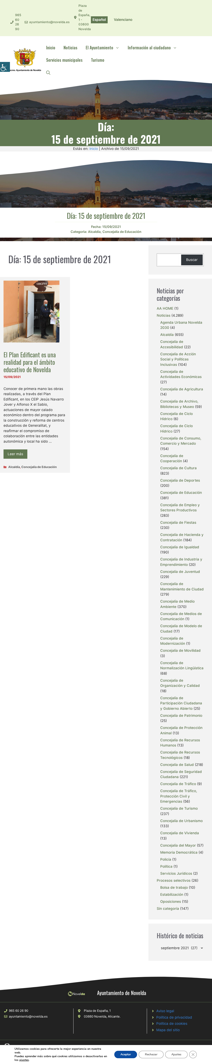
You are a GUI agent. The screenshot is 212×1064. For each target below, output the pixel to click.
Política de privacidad (174, 1017)
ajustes (24, 1060)
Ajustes (176, 1054)
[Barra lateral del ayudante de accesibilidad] (5, 67)
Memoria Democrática (179, 852)
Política (166, 866)
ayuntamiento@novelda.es (49, 22)
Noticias (70, 47)
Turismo (97, 60)
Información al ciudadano (149, 47)
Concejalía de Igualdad (179, 547)
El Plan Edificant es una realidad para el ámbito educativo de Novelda (30, 362)
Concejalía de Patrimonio (181, 715)
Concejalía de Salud (177, 765)
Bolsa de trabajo (174, 887)
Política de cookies (171, 1023)
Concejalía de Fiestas (178, 522)
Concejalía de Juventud (180, 572)
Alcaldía (94, 232)
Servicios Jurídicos (176, 873)
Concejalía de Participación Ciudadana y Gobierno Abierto (181, 703)
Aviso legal (165, 1011)
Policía (165, 859)
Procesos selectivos (173, 880)
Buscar (192, 260)
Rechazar (151, 1054)
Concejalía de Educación (121, 232)
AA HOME (165, 308)
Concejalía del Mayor (178, 845)
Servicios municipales (64, 60)
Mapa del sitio (168, 1030)
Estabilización (171, 894)
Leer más (15, 454)
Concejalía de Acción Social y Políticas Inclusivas (178, 359)
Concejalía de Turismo (179, 808)
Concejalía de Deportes (180, 480)
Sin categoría (168, 908)
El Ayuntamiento (99, 47)
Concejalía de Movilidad (180, 650)
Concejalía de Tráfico (178, 784)
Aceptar (125, 1054)
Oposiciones (170, 901)
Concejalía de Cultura (178, 468)
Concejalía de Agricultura (181, 389)
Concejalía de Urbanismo (181, 821)
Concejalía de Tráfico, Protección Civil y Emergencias (178, 796)
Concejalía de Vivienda (179, 833)
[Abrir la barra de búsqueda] (48, 72)
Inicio (50, 47)
